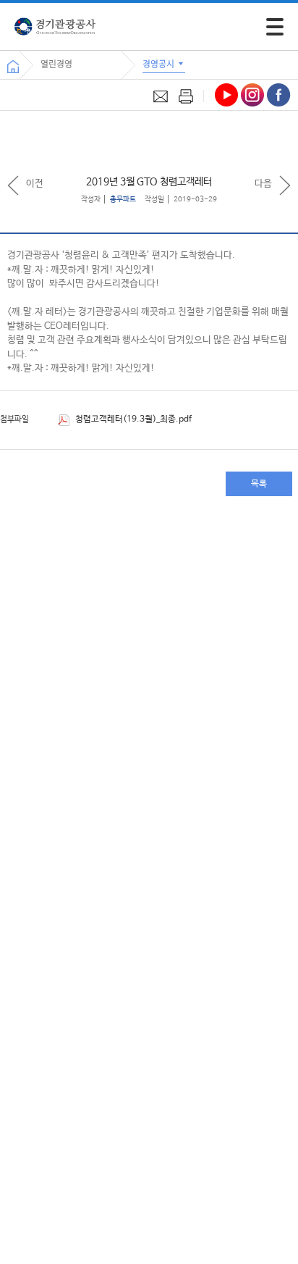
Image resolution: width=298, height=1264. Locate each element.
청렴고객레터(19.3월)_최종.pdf (132, 419)
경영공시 (159, 63)
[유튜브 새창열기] (226, 94)
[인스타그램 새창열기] (252, 94)
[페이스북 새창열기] (279, 94)
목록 (259, 484)
